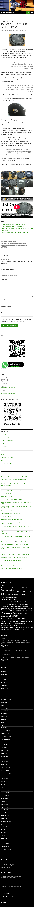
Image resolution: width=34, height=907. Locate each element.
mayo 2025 (3, 679)
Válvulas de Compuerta (21, 623)
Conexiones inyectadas (8, 599)
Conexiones (22, 594)
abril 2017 (3, 832)
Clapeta (15, 594)
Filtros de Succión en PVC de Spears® (10, 563)
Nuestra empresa (5, 454)
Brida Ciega (9, 241)
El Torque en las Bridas (6, 551)
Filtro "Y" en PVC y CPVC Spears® (21, 606)
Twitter (8, 896)
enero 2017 (3, 841)
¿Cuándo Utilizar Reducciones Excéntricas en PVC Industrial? (16, 539)
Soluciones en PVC (5, 18)
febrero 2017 (4, 838)
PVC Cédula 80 (23, 245)
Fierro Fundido (4, 449)
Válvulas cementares (8, 623)
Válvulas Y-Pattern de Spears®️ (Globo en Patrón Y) (13, 541)
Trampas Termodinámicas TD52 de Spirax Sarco (12, 519)
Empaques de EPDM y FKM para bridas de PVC (15, 232)
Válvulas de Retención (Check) (13, 627)
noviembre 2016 (5, 843)
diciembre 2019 (5, 767)
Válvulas (21, 618)
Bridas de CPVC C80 (9, 594)
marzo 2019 (4, 787)
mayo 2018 (3, 807)
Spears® (4, 247)
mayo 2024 (3, 711)
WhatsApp (3, 902)
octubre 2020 (4, 753)
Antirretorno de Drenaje (7, 440)
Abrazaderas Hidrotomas (12, 586)
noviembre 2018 (5, 793)
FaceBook (3, 896)
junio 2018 (3, 804)
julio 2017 (3, 826)
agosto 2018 (4, 798)
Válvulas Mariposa (29, 627)
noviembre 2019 (5, 770)
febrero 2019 (4, 790)
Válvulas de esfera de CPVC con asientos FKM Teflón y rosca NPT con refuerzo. (17, 261)
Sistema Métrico (5, 616)
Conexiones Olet (19, 599)
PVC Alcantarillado (17, 610)
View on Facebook (4, 645)
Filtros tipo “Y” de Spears (7, 254)
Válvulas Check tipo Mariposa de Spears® (11, 560)
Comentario (4, 279)
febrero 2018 (4, 812)
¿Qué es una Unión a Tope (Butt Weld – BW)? (12, 491)
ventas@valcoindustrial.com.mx (8, 391)
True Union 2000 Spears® (9, 619)
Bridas (15, 241)
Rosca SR (17, 613)
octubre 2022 (4, 733)
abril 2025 (3, 682)
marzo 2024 (4, 716)
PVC (11, 610)
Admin (12, 30)
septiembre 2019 (5, 773)
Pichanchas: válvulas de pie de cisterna (10, 513)
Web (2, 312)
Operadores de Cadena (15, 608)
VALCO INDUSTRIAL (7, 12)
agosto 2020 (4, 756)
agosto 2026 (4, 671)
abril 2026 (3, 677)
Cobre (2, 443)
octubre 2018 (4, 795)
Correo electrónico (6, 306)
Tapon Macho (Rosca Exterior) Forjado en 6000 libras (14, 557)
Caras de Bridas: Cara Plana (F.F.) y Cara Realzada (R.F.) (14, 488)
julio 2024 (3, 705)
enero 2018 (3, 815)
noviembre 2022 (5, 730)
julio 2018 (3, 801)
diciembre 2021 (5, 739)
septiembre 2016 (5, 849)
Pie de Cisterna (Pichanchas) (26, 608)
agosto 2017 (4, 824)
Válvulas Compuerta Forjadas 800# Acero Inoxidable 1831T (15, 554)
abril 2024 (3, 713)
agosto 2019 (4, 776)
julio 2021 (3, 747)
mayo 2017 (3, 829)
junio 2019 (3, 778)
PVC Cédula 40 (27, 610)
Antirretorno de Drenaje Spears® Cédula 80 (12, 591)
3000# (5, 585)
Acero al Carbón (5, 435)
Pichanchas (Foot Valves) (7, 457)
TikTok (2, 899)
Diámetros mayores (8, 604)
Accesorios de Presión (9, 588)
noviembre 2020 (5, 750)
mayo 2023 (3, 725)
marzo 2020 (4, 764)
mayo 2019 (3, 781)
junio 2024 (3, 708)
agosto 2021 (4, 744)
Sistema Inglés (23, 613)
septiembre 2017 (5, 821)
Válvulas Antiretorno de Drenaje (11, 621)
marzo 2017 (4, 835)
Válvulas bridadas (27, 621)
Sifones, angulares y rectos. (7, 496)
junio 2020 (3, 761)
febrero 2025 (4, 685)
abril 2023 (3, 727)
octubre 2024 (4, 696)
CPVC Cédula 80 (21, 243)
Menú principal (32, 12)
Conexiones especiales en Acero (9, 596)
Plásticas (16, 245)
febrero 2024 (4, 719)
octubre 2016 (4, 846)
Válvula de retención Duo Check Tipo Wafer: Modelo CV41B (15, 536)
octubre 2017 (4, 818)
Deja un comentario (21, 30)
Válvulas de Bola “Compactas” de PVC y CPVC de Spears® (15, 544)
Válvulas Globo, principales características (11, 568)
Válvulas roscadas (18, 629)
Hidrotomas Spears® (5, 608)
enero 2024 (3, 722)
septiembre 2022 (5, 736)
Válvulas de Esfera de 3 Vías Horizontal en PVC (12, 510)
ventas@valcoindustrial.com (8, 393)
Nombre (3, 299)
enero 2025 (3, 688)
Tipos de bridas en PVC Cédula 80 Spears (13, 224)
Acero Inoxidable (5, 437)
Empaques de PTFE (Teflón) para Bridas (10, 493)
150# (3, 241)
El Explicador (4, 446)
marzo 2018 (4, 809)
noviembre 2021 (5, 742)
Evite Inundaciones (22, 604)
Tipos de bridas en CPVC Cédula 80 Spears (13, 226)
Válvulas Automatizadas (6, 463)
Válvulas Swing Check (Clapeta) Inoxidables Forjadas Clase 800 (16, 529)
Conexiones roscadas (6, 602)
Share (3, 646)
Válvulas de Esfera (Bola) (9, 625)
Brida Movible (27, 591)
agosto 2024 (4, 702)
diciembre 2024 (5, 691)
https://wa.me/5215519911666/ (9, 387)
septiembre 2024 (5, 699)
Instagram (13, 896)
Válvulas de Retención (6, 466)
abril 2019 (3, 784)
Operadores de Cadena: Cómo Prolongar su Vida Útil (14, 476)
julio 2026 (3, 674)
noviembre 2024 (5, 694)
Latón (2, 451)
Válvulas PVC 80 (6, 629)
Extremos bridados (6, 245)
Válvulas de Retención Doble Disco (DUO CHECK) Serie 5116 (16, 526)
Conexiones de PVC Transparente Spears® (11, 499)
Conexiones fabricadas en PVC (9, 243)
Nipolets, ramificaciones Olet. (8, 565)
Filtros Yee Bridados (6, 516)
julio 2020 (3, 759)
